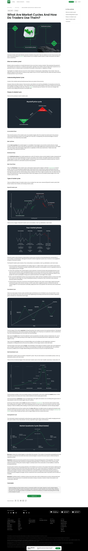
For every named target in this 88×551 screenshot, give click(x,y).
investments (51, 167)
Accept (57, 548)
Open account (71, 1)
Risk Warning (9, 542)
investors (21, 56)
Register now (34, 496)
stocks (30, 87)
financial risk (39, 402)
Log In (76, 1)
